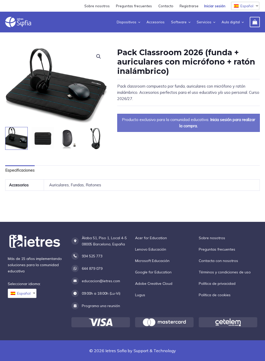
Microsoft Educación (152, 260)
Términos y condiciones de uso (225, 272)
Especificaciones (20, 170)
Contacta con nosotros (218, 260)
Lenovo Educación (150, 249)
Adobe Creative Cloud (153, 283)
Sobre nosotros (212, 238)
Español (246, 6)
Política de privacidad (217, 283)
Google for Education (153, 272)
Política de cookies (215, 295)
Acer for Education (151, 238)
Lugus (140, 295)
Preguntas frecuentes (217, 249)
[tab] (20, 170)
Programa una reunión (101, 305)
